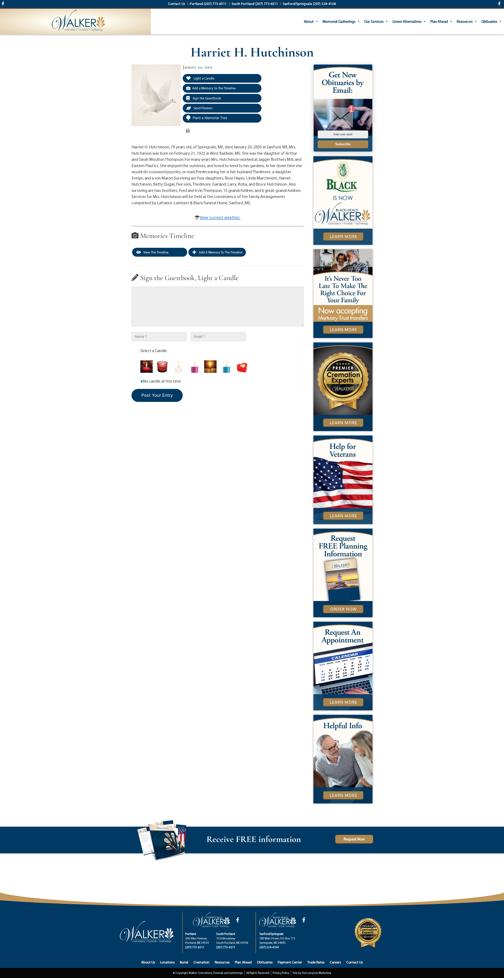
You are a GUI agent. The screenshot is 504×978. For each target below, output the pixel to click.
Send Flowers (203, 108)
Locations (167, 962)
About (309, 21)
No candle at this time (162, 381)
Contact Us (354, 962)
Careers (335, 962)
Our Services (374, 21)
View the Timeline (156, 252)
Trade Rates (315, 962)
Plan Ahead (439, 21)
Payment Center (290, 962)
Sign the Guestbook (206, 98)
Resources (464, 21)
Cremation (201, 962)
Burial (184, 962)
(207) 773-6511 (194, 947)
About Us (148, 962)
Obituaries (489, 21)
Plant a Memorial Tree (210, 118)
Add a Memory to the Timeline (214, 88)
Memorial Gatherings (338, 21)
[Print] (188, 130)
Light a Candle (203, 78)
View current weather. (220, 217)
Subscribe (343, 144)
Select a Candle (153, 350)
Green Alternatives (407, 21)
